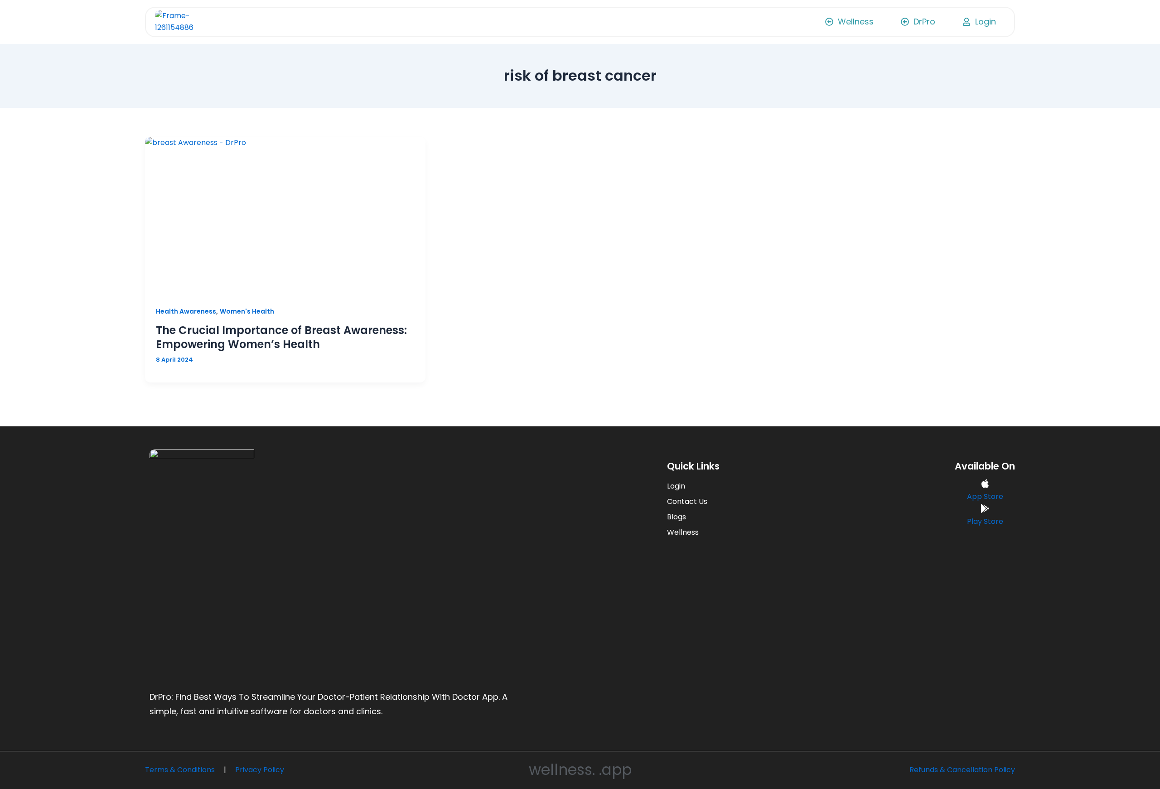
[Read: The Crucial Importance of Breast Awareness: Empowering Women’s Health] (285, 216)
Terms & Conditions (180, 770)
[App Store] (985, 484)
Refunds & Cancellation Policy (962, 770)
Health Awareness (186, 311)
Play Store (985, 521)
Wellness (683, 532)
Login (676, 486)
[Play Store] (985, 509)
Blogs (676, 517)
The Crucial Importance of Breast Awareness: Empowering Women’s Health (281, 337)
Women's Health (247, 311)
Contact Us (687, 501)
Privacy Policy (259, 770)
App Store (985, 496)
